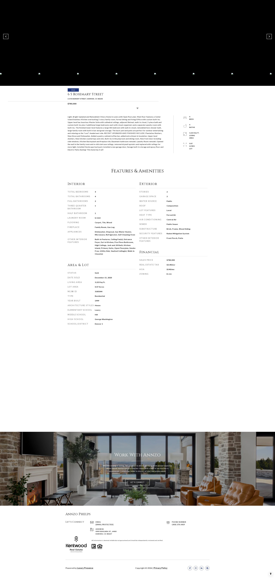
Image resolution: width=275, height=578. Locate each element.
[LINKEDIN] (201, 568)
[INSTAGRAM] (196, 568)
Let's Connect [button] (137, 482)
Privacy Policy (160, 568)
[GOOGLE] (207, 568)
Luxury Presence (85, 568)
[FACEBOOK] (190, 568)
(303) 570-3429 (178, 524)
